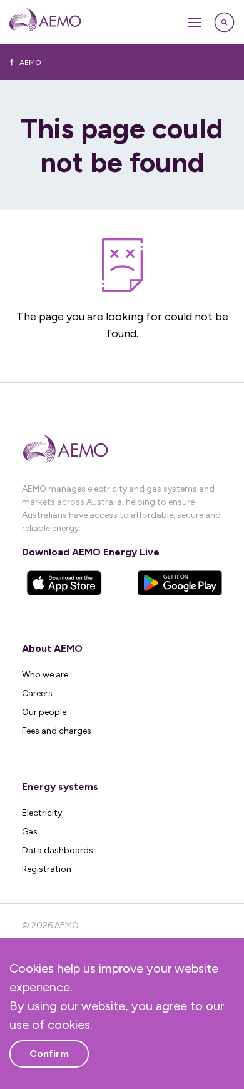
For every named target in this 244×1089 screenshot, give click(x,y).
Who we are (45, 674)
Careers (37, 693)
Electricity (42, 813)
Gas (30, 831)
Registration (46, 869)
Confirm (49, 1054)
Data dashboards (57, 850)
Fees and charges (56, 731)
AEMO (30, 62)
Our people (44, 712)
